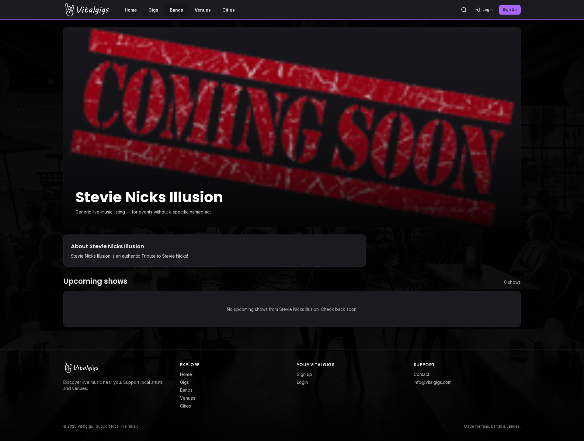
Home (131, 9)
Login (302, 382)
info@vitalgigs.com (432, 382)
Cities (228, 9)
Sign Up (510, 9)
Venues (203, 9)
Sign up (304, 374)
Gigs (153, 9)
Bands (176, 9)
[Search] (464, 10)
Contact (421, 374)
